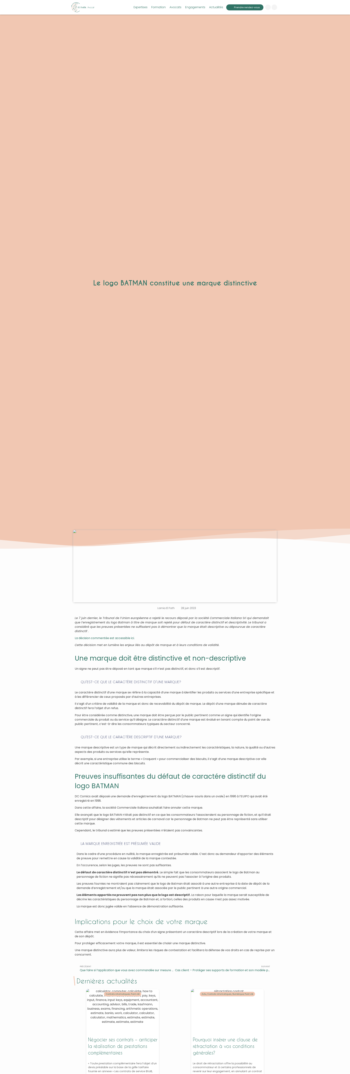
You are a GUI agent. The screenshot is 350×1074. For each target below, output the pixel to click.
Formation (158, 7)
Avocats (175, 7)
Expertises (140, 7)
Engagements (195, 7)
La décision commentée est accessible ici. (105, 638)
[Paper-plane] (268, 7)
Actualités (216, 7)
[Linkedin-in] (274, 7)
